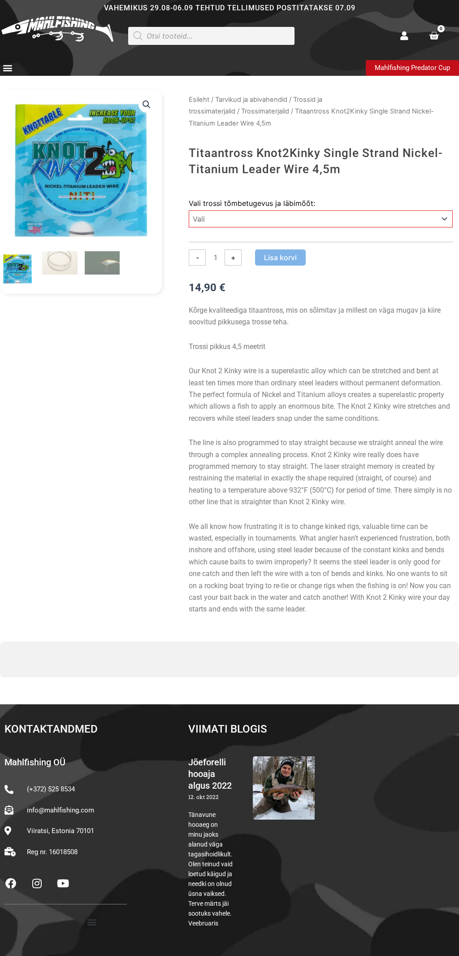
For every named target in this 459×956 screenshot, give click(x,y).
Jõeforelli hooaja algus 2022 (210, 774)
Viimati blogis (227, 729)
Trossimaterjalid (265, 111)
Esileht (199, 100)
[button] (7, 67)
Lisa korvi (280, 257)
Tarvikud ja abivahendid (251, 100)
